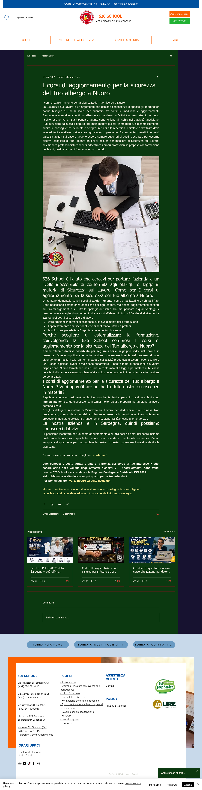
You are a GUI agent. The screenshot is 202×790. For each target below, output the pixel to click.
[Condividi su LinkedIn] (59, 504)
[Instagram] (38, 763)
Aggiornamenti (48, 56)
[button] (171, 56)
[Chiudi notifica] (197, 771)
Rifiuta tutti (171, 784)
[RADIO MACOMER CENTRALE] (20, 763)
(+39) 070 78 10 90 (28, 686)
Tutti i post (31, 56)
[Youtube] (24, 763)
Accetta (188, 784)
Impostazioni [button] (155, 784)
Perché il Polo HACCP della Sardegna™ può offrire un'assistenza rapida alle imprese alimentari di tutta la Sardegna (48, 570)
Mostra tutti (169, 531)
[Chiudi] (198, 784)
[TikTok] (29, 763)
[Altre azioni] (157, 77)
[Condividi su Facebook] (44, 504)
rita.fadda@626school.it (31, 716)
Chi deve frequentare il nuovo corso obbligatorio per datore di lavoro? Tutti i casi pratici (151, 570)
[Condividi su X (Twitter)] (51, 504)
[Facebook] (34, 763)
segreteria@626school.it (31, 719)
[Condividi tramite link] (67, 504)
